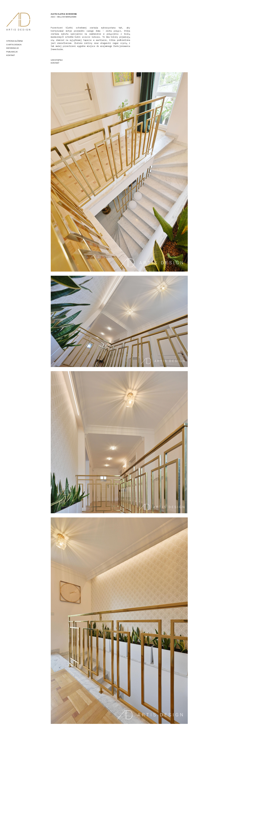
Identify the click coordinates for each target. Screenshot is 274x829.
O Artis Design (13, 45)
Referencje (12, 48)
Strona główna (14, 41)
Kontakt (10, 55)
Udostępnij (57, 60)
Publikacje (12, 52)
